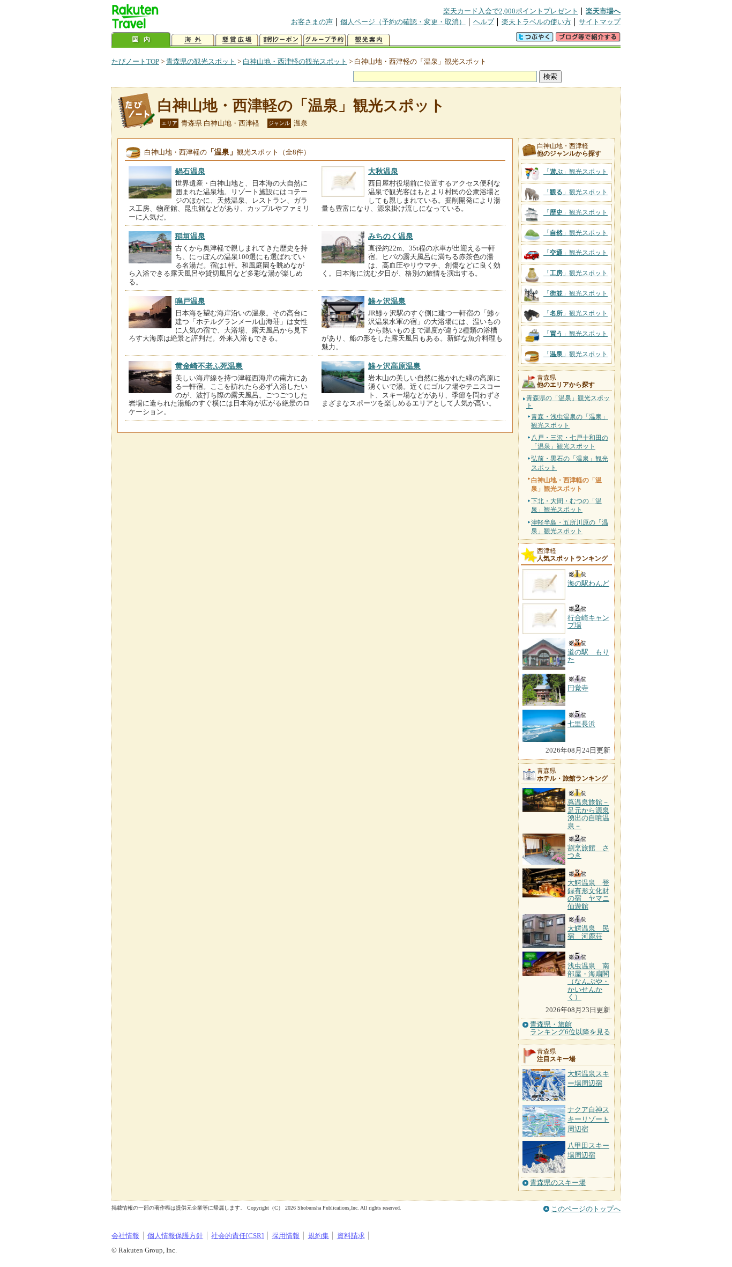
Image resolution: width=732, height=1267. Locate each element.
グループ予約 (324, 40)
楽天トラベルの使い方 (536, 22)
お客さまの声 (312, 22)
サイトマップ (600, 22)
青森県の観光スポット (201, 61)
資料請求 (351, 1236)
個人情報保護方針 (175, 1236)
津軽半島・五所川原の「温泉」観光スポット (569, 527)
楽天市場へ (603, 11)
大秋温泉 (383, 171)
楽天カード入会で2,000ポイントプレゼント (510, 11)
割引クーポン (280, 40)
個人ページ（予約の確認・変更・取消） (403, 22)
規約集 (318, 1236)
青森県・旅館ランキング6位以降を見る (570, 1028)
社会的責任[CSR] (237, 1236)
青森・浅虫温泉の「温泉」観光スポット (569, 421)
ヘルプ (483, 22)
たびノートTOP (135, 61)
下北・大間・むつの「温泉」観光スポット (566, 505)
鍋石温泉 (190, 171)
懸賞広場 (236, 40)
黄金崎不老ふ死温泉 (209, 366)
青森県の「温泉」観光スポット (568, 402)
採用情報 (286, 1236)
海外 (192, 40)
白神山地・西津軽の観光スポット (295, 61)
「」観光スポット (575, 171)
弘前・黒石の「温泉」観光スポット (569, 463)
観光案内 (368, 40)
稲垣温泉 (190, 236)
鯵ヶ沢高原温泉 (394, 366)
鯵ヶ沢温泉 (387, 301)
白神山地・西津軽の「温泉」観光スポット (301, 105)
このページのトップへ (586, 1209)
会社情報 (125, 1236)
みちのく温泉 (390, 236)
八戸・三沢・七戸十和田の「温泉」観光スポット (569, 442)
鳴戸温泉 (190, 301)
